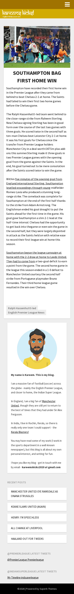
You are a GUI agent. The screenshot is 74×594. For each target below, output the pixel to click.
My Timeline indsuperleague (23, 577)
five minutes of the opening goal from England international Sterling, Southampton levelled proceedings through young (34, 183)
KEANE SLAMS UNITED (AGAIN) (28, 506)
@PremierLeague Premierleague (25, 559)
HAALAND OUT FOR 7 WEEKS (27, 538)
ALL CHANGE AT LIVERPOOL (27, 528)
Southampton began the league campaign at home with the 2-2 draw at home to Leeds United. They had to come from (36, 257)
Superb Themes (48, 588)
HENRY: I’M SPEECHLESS (25, 517)
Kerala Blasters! (20, 432)
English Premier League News (26, 312)
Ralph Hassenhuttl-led (22, 308)
